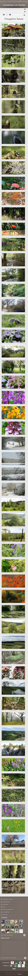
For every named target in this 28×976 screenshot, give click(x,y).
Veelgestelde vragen (8, 899)
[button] (13, 30)
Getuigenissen (6, 912)
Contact (7, 14)
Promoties (5, 914)
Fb (10, 14)
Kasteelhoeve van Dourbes (14, 5)
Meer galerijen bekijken (7, 935)
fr (6, 1)
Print (4, 14)
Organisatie (5, 904)
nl (20, 1)
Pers (4, 907)
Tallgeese (20, 974)
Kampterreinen (6, 902)
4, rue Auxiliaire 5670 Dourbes (8, 958)
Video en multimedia (8, 909)
